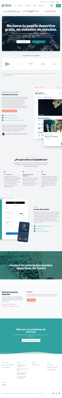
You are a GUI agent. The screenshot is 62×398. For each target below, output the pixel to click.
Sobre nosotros (35, 364)
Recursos (41, 5)
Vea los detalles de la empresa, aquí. (10, 306)
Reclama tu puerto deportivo (9, 111)
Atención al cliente (43, 1)
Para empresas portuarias (8, 364)
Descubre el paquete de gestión (31, 340)
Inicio (15, 5)
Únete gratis (23, 41)
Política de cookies (51, 369)
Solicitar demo (58, 5)
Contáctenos (31, 300)
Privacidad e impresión (52, 367)
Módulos (21, 5)
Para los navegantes (51, 1)
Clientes (35, 5)
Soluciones (27, 5)
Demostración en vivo (39, 41)
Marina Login (51, 5)
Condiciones (50, 364)
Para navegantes (6, 367)
